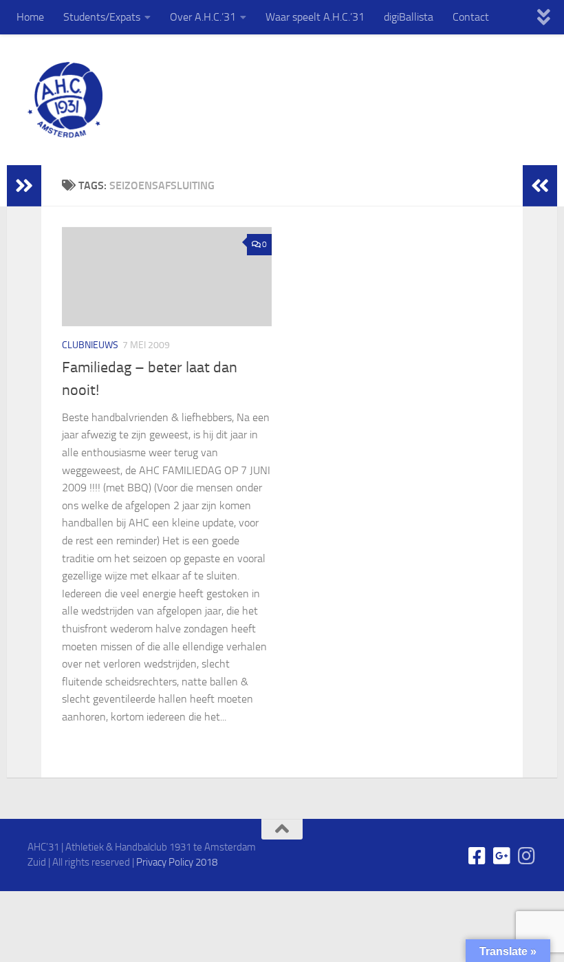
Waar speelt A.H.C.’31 (315, 16)
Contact (471, 16)
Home (30, 16)
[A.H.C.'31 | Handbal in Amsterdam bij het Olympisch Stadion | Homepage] (65, 100)
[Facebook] (477, 856)
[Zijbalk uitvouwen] (24, 185)
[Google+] (502, 856)
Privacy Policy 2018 (176, 862)
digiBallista (408, 16)
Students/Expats (101, 16)
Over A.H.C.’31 (203, 16)
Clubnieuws (90, 345)
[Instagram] (526, 856)
